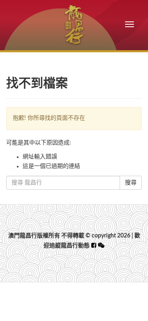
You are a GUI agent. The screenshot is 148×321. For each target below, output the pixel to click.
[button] (101, 246)
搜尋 (130, 183)
